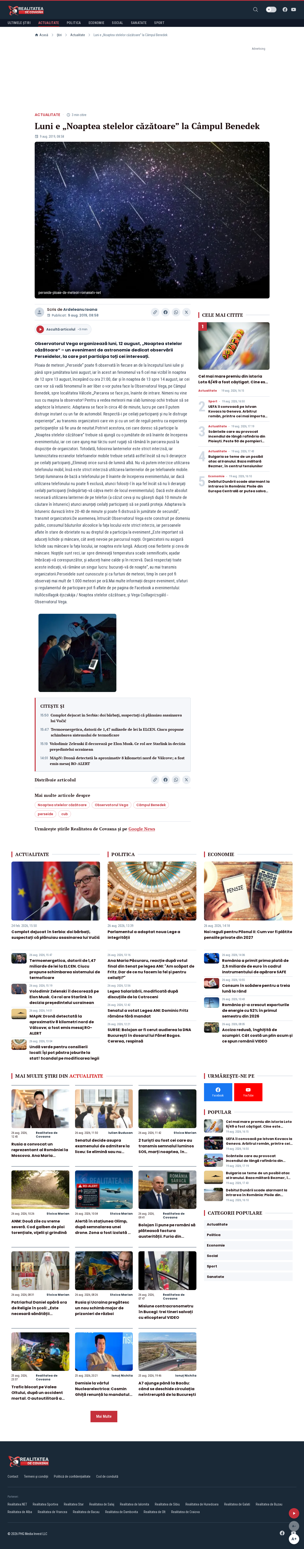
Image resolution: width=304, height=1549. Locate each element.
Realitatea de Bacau (86, 1512)
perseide (45, 814)
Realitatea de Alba (20, 1512)
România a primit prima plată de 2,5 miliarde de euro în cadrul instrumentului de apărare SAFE (255, 966)
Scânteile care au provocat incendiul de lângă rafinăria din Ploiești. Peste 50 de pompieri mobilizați (236, 438)
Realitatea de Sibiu (167, 1504)
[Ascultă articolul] (294, 1513)
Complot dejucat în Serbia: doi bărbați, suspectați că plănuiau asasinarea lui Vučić (116, 717)
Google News (141, 829)
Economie (216, 476)
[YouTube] (293, 9)
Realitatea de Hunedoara (201, 1504)
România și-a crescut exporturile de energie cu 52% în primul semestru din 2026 (255, 1010)
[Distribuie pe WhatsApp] (176, 312)
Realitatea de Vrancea (52, 1512)
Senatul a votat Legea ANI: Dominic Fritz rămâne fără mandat (148, 1013)
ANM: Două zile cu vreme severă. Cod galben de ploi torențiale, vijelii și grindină (39, 1226)
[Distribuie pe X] (186, 312)
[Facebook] (285, 9)
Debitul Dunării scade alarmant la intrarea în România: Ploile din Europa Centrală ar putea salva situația (239, 488)
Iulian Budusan (120, 1133)
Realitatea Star (74, 1504)
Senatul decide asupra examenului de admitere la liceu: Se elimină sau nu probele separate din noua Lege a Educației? (102, 1152)
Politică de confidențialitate (72, 1476)
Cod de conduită (107, 1476)
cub (64, 814)
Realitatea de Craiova (185, 1512)
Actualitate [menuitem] (48, 23)
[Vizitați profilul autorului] (39, 312)
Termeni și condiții (36, 1476)
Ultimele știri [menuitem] (19, 23)
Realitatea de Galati (237, 1504)
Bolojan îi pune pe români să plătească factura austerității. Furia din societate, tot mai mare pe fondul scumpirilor (166, 1236)
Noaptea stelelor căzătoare (62, 805)
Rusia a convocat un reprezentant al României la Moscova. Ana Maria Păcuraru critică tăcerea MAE (39, 1155)
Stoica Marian (185, 1133)
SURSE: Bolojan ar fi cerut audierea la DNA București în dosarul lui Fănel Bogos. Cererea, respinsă (149, 1035)
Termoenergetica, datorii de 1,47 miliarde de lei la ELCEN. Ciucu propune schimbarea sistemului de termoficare (117, 732)
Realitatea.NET (17, 1504)
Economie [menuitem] (96, 23)
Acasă (43, 35)
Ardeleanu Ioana (80, 309)
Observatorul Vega (111, 805)
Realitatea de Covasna (46, 1135)
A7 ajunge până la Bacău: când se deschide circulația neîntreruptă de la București (167, 1388)
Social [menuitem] (117, 23)
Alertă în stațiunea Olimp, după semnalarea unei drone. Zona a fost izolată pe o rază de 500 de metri (104, 1229)
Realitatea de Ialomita (134, 1504)
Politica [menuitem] (74, 23)
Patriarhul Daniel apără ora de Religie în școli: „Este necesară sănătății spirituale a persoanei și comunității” (39, 1314)
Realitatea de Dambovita (121, 1512)
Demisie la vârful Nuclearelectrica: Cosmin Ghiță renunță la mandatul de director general (102, 1391)
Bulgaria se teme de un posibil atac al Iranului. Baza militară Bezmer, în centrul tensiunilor (235, 461)
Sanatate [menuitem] (139, 23)
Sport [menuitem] (159, 23)
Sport (212, 401)
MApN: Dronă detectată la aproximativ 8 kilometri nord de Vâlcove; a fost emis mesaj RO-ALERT (117, 760)
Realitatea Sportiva (45, 1504)
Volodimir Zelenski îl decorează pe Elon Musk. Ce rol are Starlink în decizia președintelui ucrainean (117, 746)
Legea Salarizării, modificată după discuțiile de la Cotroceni (143, 994)
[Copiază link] (155, 312)
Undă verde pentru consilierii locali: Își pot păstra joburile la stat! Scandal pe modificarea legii (64, 1052)
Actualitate (77, 35)
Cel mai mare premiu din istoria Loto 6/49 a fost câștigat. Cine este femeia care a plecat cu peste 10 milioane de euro (233, 385)
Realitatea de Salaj (101, 1504)
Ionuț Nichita (122, 1376)
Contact (13, 1476)
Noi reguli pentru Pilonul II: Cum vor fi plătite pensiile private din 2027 (248, 934)
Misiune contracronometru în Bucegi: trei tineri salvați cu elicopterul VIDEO (165, 1311)
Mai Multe (104, 1416)
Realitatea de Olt (155, 1512)
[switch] (271, 9)
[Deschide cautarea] (255, 9)
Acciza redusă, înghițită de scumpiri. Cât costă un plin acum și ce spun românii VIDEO (257, 1035)
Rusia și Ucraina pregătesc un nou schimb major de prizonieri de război (102, 1308)
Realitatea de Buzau (269, 1504)
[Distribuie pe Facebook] (165, 312)
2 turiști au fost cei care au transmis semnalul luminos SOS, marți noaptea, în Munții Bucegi (166, 1149)
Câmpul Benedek (151, 805)
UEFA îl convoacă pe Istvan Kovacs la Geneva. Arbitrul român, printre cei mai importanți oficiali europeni (239, 413)
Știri (59, 35)
